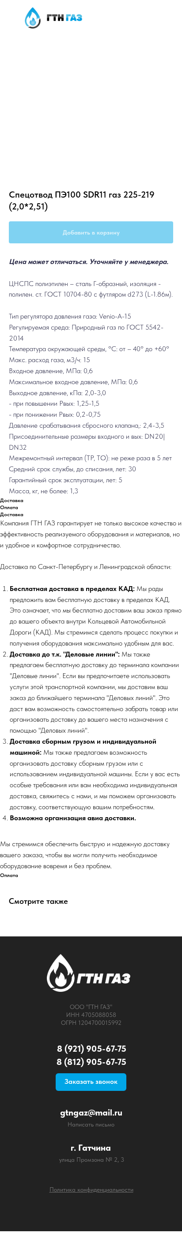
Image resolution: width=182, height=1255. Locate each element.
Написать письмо (91, 1124)
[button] (91, 1082)
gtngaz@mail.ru (91, 1112)
